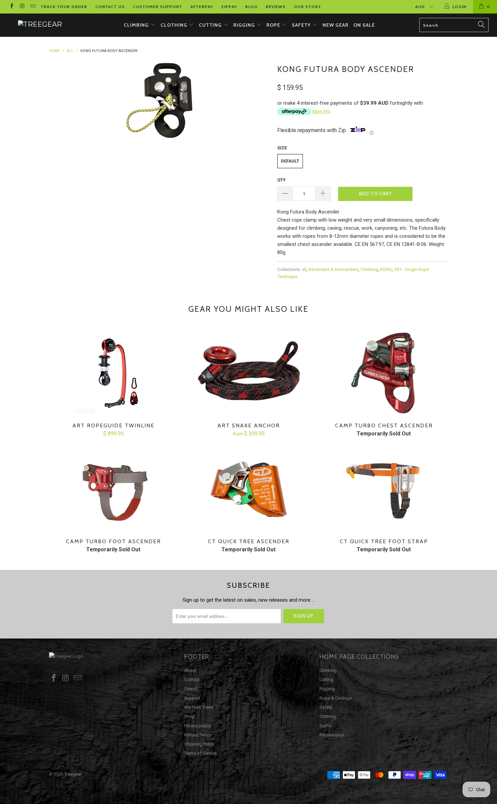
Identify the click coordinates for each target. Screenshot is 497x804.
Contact (191, 679)
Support (192, 698)
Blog (251, 6)
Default (290, 161)
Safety (302, 25)
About (190, 670)
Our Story (307, 6)
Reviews (276, 6)
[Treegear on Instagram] (22, 6)
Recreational (332, 734)
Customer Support (157, 6)
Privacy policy (197, 725)
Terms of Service (200, 753)
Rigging (244, 25)
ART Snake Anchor (248, 373)
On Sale (364, 25)
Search (191, 688)
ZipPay (229, 6)
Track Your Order (64, 6)
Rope (274, 25)
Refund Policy (197, 734)
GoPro (326, 725)
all (304, 269)
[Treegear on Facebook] (11, 6)
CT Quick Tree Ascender (248, 489)
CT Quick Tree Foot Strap (384, 489)
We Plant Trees (198, 707)
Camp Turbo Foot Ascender (113, 489)
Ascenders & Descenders (333, 269)
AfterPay (201, 6)
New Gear (336, 25)
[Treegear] (39, 24)
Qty (281, 179)
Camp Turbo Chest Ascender (384, 373)
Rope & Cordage (336, 698)
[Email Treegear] (33, 6)
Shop (189, 716)
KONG (386, 269)
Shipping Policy (199, 744)
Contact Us (110, 6)
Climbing (137, 25)
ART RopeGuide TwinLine (113, 373)
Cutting (211, 25)
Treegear (72, 774)
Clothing (175, 25)
